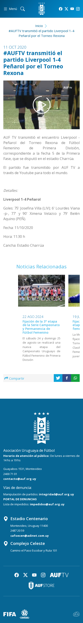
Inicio (39, 25)
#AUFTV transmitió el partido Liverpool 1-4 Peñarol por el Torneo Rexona (41, 33)
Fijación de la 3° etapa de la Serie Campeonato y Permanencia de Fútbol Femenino (41, 327)
